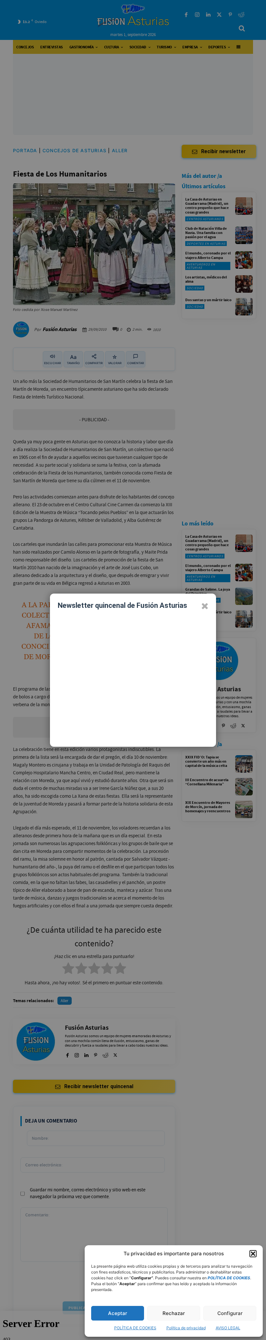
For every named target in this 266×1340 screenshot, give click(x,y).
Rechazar (174, 1313)
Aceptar (117, 1313)
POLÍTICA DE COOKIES (135, 1327)
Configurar (230, 1313)
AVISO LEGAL (228, 1327)
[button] (253, 1253)
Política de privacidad (186, 1327)
